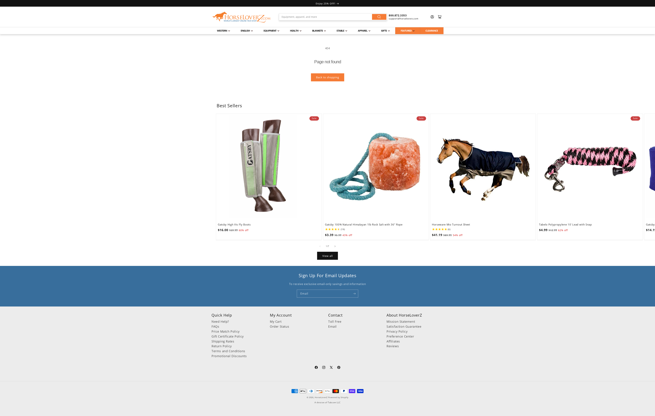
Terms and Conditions (228, 351)
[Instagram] (324, 368)
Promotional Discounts (229, 356)
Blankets (317, 30)
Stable (340, 30)
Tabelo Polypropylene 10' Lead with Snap (565, 224)
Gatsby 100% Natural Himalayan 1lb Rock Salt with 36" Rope (364, 224)
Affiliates (393, 341)
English (245, 30)
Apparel (362, 30)
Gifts (384, 30)
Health (294, 30)
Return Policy (222, 346)
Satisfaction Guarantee (404, 326)
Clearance (431, 30)
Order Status (279, 326)
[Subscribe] (354, 294)
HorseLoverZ (321, 397)
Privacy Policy (397, 331)
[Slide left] (320, 246)
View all (327, 256)
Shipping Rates (223, 341)
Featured (406, 30)
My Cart (275, 321)
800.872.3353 (398, 15)
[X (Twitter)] (331, 368)
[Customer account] (432, 17)
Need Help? (220, 321)
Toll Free (334, 321)
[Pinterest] (339, 368)
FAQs (215, 326)
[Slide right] (335, 246)
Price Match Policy (226, 331)
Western (222, 30)
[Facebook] (316, 368)
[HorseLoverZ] (241, 17)
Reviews (393, 346)
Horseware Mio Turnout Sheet (451, 224)
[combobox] (333, 16)
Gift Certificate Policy (228, 336)
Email (332, 326)
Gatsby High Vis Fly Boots (234, 224)
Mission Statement (401, 321)
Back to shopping (327, 77)
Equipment (270, 30)
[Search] (379, 17)
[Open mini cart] (439, 17)
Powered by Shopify (338, 397)
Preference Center (400, 336)
